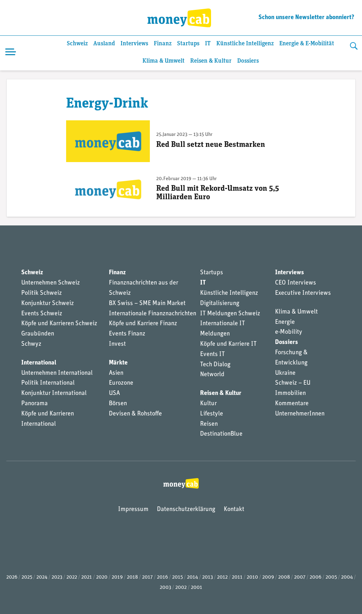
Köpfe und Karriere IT (228, 344)
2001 (196, 587)
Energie (285, 322)
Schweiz (77, 44)
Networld (212, 375)
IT (208, 44)
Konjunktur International (54, 393)
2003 (165, 587)
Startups (188, 44)
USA (114, 393)
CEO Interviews (295, 283)
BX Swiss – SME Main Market (147, 303)
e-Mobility (288, 332)
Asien (116, 373)
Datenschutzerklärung (186, 509)
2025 (27, 577)
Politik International (48, 383)
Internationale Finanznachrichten (152, 314)
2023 (57, 577)
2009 (268, 577)
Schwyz (31, 344)
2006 (315, 577)
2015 (177, 577)
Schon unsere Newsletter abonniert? (306, 18)
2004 (347, 577)
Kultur (208, 404)
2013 (207, 577)
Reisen (209, 424)
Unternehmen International (57, 373)
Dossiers (248, 61)
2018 (132, 577)
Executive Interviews (303, 293)
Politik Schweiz (41, 293)
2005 (331, 577)
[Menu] (10, 53)
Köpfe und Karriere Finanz (143, 324)
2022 (71, 577)
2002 (181, 587)
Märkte (118, 363)
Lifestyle (211, 414)
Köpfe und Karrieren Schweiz (59, 324)
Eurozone (121, 383)
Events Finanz (127, 334)
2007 (299, 577)
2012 (222, 577)
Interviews (134, 44)
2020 (101, 577)
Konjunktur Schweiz (47, 303)
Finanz (162, 44)
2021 (86, 577)
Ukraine (285, 373)
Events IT (212, 354)
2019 (117, 577)
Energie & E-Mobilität (306, 44)
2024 (41, 577)
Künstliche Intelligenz (245, 44)
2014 (192, 577)
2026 (11, 577)
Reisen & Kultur (211, 61)
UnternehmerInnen (300, 414)
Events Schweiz (41, 314)
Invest (117, 344)
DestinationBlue (221, 434)
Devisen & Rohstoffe (135, 414)
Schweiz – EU (292, 383)
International (38, 363)
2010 (252, 577)
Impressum (133, 509)
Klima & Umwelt (163, 61)
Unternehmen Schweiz (50, 283)
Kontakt (234, 509)
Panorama (34, 404)
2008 (284, 577)
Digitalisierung (219, 303)
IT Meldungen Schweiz (230, 314)
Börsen (118, 404)
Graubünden (37, 334)
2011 (237, 577)
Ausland (104, 44)
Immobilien (290, 393)
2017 (147, 577)
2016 (162, 577)
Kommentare (292, 404)
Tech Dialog (215, 365)
